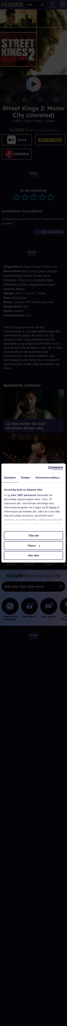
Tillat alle (33, 535)
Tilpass (31, 545)
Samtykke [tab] (10, 477)
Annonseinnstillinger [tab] (48, 477)
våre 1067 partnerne (23, 495)
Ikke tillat (33, 555)
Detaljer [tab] (25, 477)
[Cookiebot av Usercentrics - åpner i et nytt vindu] (48, 468)
